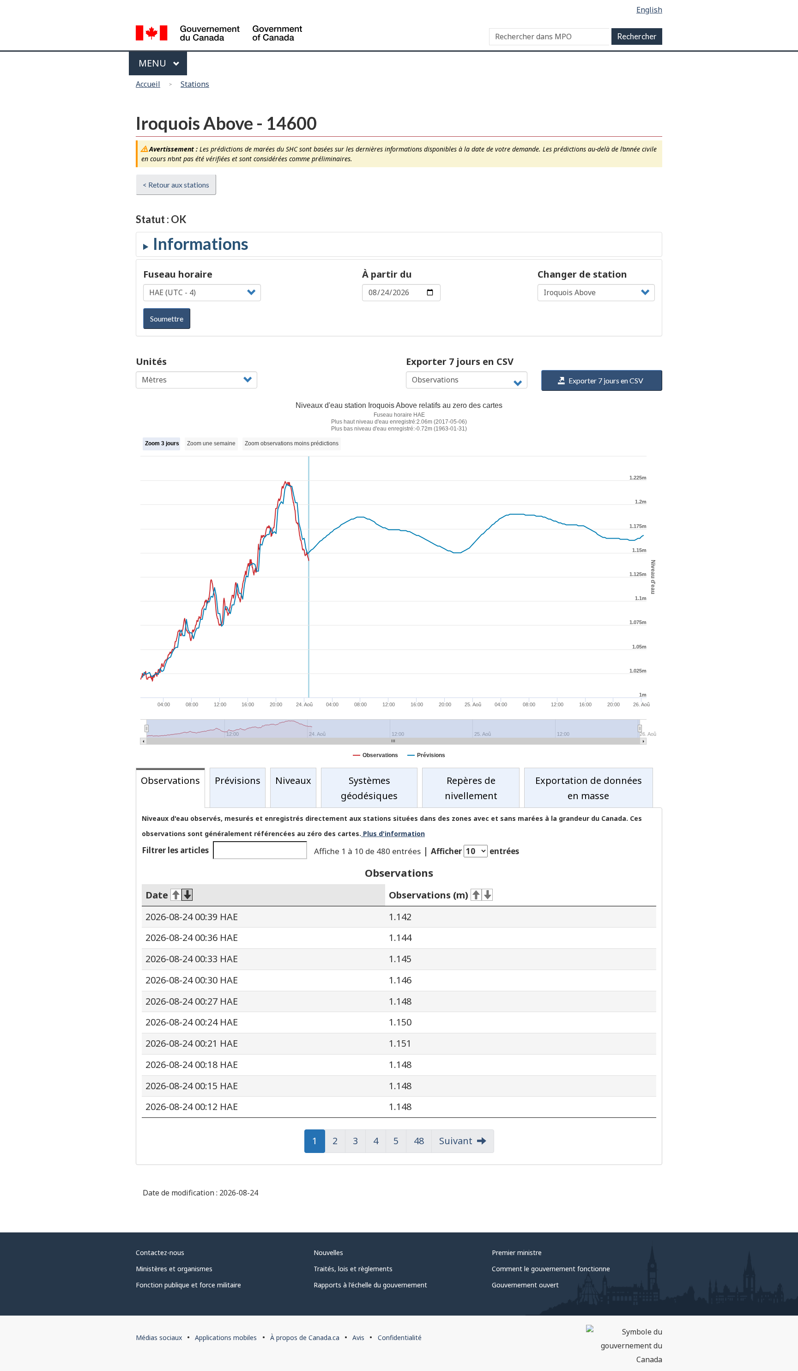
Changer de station (582, 274)
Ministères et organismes (174, 1268)
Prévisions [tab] (237, 780)
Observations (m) (428, 895)
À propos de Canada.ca (304, 1337)
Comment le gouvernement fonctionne (551, 1268)
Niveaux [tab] (293, 780)
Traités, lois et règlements (353, 1268)
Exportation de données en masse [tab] (588, 788)
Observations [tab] (170, 780)
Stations (195, 84)
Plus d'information (393, 833)
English (649, 10)
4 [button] (379, 1140)
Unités (151, 361)
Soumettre (166, 318)
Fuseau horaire (177, 274)
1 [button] (318, 1140)
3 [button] (359, 1140)
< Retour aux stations (176, 184)
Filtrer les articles (175, 850)
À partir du (387, 274)
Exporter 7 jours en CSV (460, 361)
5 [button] (399, 1140)
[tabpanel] (399, 986)
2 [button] (338, 1140)
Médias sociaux (159, 1337)
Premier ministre (517, 1252)
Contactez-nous (160, 1252)
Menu (154, 63)
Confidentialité (400, 1337)
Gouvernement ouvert (525, 1284)
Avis (358, 1337)
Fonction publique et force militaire (188, 1284)
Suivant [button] (455, 1140)
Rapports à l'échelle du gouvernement (370, 1284)
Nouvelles (328, 1252)
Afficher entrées (475, 851)
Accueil (148, 84)
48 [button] (423, 1140)
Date (156, 895)
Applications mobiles (226, 1337)
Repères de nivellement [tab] (471, 788)
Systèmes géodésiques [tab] (369, 788)
